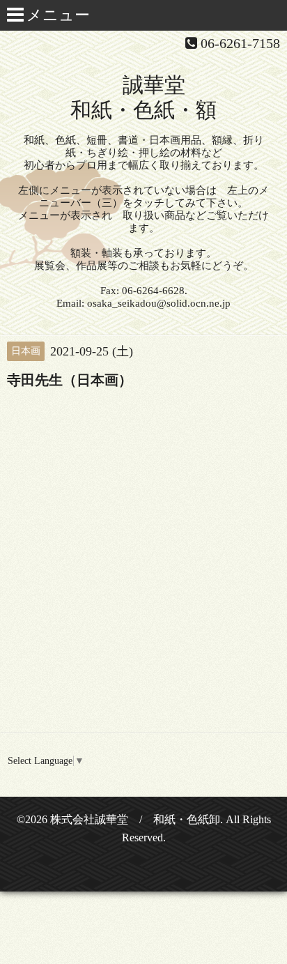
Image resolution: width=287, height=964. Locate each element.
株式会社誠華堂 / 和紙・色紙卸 (135, 819)
